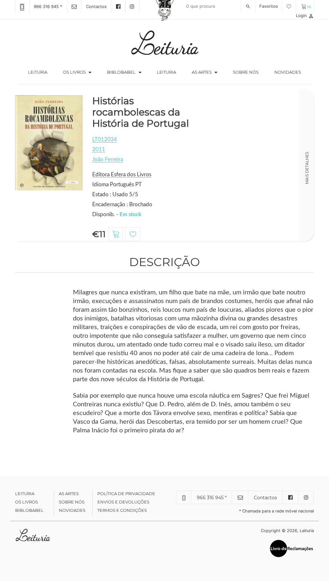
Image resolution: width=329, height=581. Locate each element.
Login (305, 15)
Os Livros (26, 501)
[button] (90, 72)
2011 (98, 149)
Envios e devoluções (123, 501)
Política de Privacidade (126, 493)
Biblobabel (29, 510)
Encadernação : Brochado (122, 204)
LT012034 (104, 139)
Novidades (287, 72)
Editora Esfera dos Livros (121, 174)
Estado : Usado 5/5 (115, 194)
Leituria (41, 72)
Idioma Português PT (117, 184)
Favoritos (269, 6)
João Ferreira (107, 159)
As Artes (202, 72)
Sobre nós (246, 72)
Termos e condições (122, 510)
